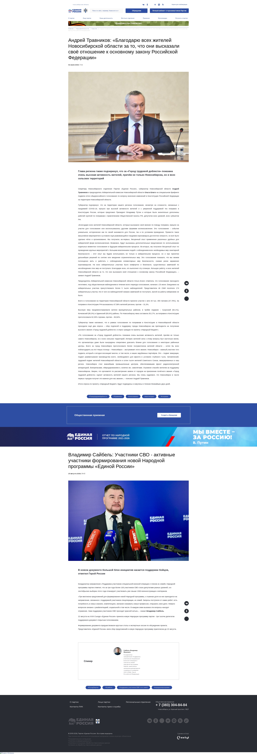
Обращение (136, 11)
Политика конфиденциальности (79, 741)
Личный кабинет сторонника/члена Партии (169, 11)
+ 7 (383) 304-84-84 (171, 705)
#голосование (133, 396)
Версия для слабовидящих (179, 4)
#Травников (118, 396)
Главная (71, 28)
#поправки (164, 396)
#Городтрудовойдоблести (98, 396)
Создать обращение (169, 415)
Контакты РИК (76, 707)
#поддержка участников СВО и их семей (133, 687)
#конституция (149, 396)
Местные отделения (127, 18)
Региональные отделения (138, 702)
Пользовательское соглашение (79, 739)
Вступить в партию (181, 18)
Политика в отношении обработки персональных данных (89, 743)
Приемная (146, 18)
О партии (71, 18)
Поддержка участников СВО (128, 23)
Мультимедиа (162, 18)
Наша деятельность (106, 18)
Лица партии (87, 18)
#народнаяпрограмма (162, 687)
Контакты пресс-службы (109, 707)
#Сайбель (109, 687)
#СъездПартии (93, 687)
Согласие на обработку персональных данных (85, 745)
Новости (94, 28)
